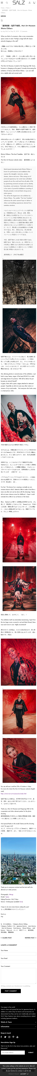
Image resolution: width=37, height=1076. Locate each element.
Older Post (7, 938)
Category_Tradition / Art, (9, 926)
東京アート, (23, 930)
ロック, (16, 930)
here (21, 902)
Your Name (4, 950)
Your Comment (5, 966)
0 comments (23, 31)
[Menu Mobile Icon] (2, 3)
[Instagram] (9, 1037)
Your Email (4, 958)
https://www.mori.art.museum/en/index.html (13, 794)
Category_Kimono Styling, (21, 924)
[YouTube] (17, 1037)
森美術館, (31, 930)
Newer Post (30, 938)
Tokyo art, (10, 930)
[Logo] (18, 2)
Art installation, (8, 924)
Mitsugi (11, 894)
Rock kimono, (17, 928)
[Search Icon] (8, 2)
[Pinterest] (13, 1037)
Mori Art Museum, (7, 928)
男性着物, (4, 932)
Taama (7, 897)
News (8, 8)
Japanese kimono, (22, 926)
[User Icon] (30, 3)
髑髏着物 (11, 932)
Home (2, 8)
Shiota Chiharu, (27, 928)
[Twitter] (5, 1037)
